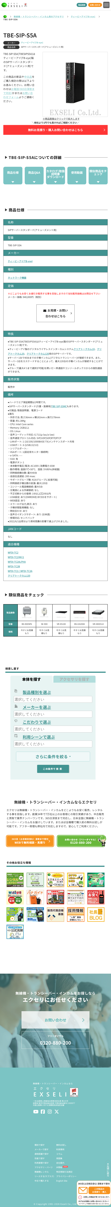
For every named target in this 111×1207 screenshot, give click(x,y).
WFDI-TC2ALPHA (17, 561)
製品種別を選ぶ (37, 692)
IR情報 (59, 1167)
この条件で (53, 768)
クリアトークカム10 (84, 349)
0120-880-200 (55, 1040)
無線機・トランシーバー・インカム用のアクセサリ (39, 16)
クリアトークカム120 (38, 353)
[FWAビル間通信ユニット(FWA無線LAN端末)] (27, 612)
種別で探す (40, 1144)
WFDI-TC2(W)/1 (16, 557)
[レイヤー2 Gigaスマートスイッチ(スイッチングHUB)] (79, 612)
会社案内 (60, 1162)
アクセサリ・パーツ (44, 1167)
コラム (59, 1153)
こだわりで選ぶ (37, 722)
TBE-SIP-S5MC (59, 406)
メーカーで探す (42, 1149)
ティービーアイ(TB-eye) (83, 16)
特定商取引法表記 (64, 1171)
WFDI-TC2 (13, 552)
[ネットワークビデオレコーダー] (61, 612)
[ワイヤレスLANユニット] (44, 612)
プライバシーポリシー (66, 1176)
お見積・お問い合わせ (56, 313)
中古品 (28, 76)
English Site (61, 1180)
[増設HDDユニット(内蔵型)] (98, 612)
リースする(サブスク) (44, 1176)
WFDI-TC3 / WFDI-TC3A (20, 571)
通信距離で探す (42, 1153)
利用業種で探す (42, 1162)
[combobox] (53, 699)
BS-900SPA (27, 624)
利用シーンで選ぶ (39, 737)
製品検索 (81, 5)
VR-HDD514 (98, 624)
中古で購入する (42, 1180)
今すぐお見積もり (27, 632)
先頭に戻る (108, 1171)
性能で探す (40, 1158)
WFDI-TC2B (14, 566)
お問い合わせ (95, 5)
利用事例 (60, 1149)
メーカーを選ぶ (37, 707)
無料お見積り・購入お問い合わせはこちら (55, 130)
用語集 (59, 1158)
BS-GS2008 (79, 624)
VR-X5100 (61, 624)
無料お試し (61, 1144)
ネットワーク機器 (17, 277)
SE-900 (44, 624)
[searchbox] (53, 699)
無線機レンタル (42, 1171)
